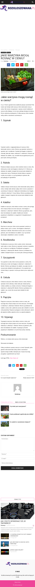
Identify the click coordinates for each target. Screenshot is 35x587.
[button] (32, 2)
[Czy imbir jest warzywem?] (5, 408)
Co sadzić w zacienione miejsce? (20, 422)
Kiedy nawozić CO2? (28, 378)
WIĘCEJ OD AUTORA (20, 402)
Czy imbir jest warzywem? (18, 406)
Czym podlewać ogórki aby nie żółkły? (22, 414)
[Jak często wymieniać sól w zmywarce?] (17, 511)
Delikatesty (3, 52)
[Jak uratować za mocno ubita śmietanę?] (5, 544)
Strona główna (4, 50)
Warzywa (8, 52)
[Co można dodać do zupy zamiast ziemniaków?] (5, 536)
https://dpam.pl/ (14, 358)
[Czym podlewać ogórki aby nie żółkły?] (5, 416)
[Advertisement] (17, 30)
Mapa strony (17, 582)
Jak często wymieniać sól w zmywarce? (13, 522)
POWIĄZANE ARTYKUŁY (7, 402)
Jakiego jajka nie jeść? (16, 550)
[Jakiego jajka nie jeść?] (5, 552)
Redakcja (6, 61)
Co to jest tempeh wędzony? (8, 378)
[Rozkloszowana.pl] (17, 8)
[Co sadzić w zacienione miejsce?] (5, 424)
